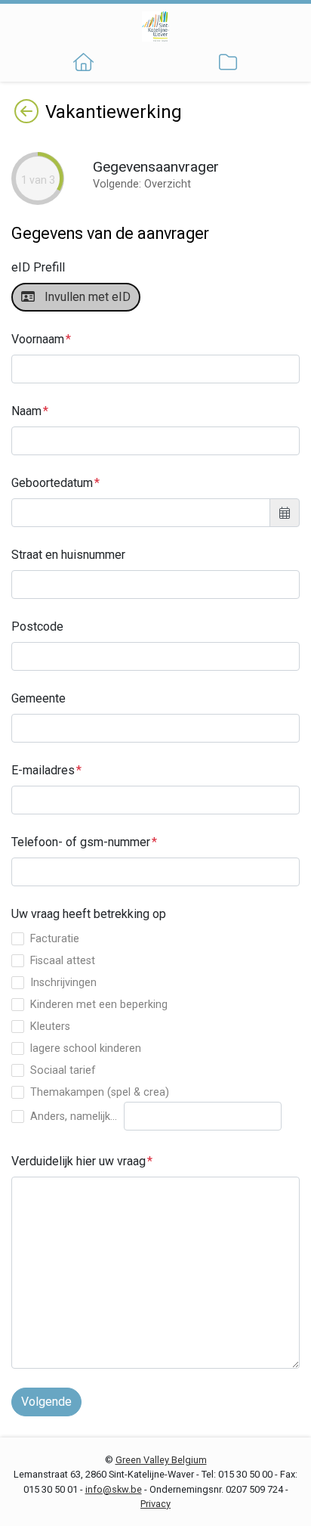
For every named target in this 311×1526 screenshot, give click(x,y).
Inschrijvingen (63, 982)
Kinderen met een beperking (99, 1004)
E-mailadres (43, 770)
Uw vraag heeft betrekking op (88, 914)
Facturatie (54, 938)
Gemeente (38, 698)
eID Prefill (38, 267)
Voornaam (37, 339)
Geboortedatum (52, 483)
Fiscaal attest (62, 960)
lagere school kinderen (85, 1048)
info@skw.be (113, 1489)
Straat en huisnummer (68, 554)
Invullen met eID (84, 297)
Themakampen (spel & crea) (99, 1092)
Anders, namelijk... (73, 1116)
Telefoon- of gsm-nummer (80, 842)
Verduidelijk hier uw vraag (78, 1161)
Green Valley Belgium (161, 1460)
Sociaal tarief (63, 1070)
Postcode (37, 626)
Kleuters (50, 1026)
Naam (26, 411)
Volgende (46, 1401)
